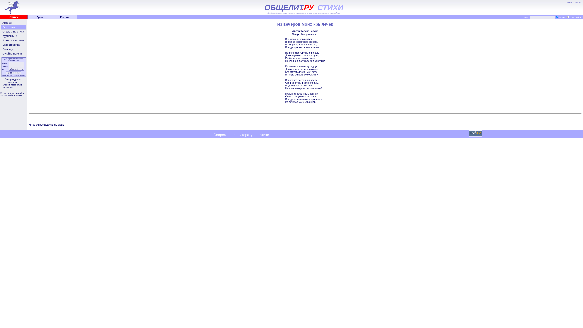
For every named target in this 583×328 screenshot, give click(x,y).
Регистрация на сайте (12, 93)
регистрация (7, 75)
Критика (64, 17)
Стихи (13, 17)
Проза (40, 17)
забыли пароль (19, 75)
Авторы (7, 22)
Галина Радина (309, 31)
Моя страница (11, 44)
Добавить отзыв (55, 124)
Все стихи (8, 27)
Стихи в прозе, (10, 85)
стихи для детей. (12, 86)
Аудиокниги (9, 36)
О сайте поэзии (12, 53)
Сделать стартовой (574, 2)
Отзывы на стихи (13, 31)
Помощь (7, 49)
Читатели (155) (37, 124)
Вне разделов (309, 34)
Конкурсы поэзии (13, 40)
